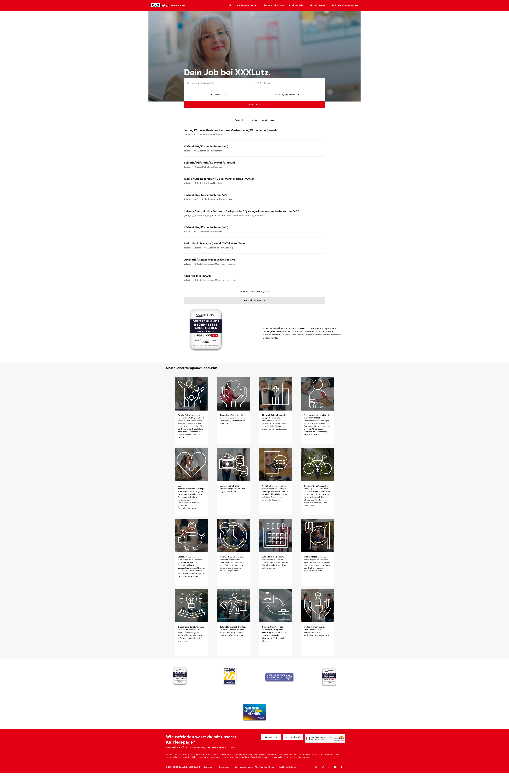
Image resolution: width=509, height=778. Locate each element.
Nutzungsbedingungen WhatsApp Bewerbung (254, 767)
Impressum (209, 767)
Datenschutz (224, 767)
